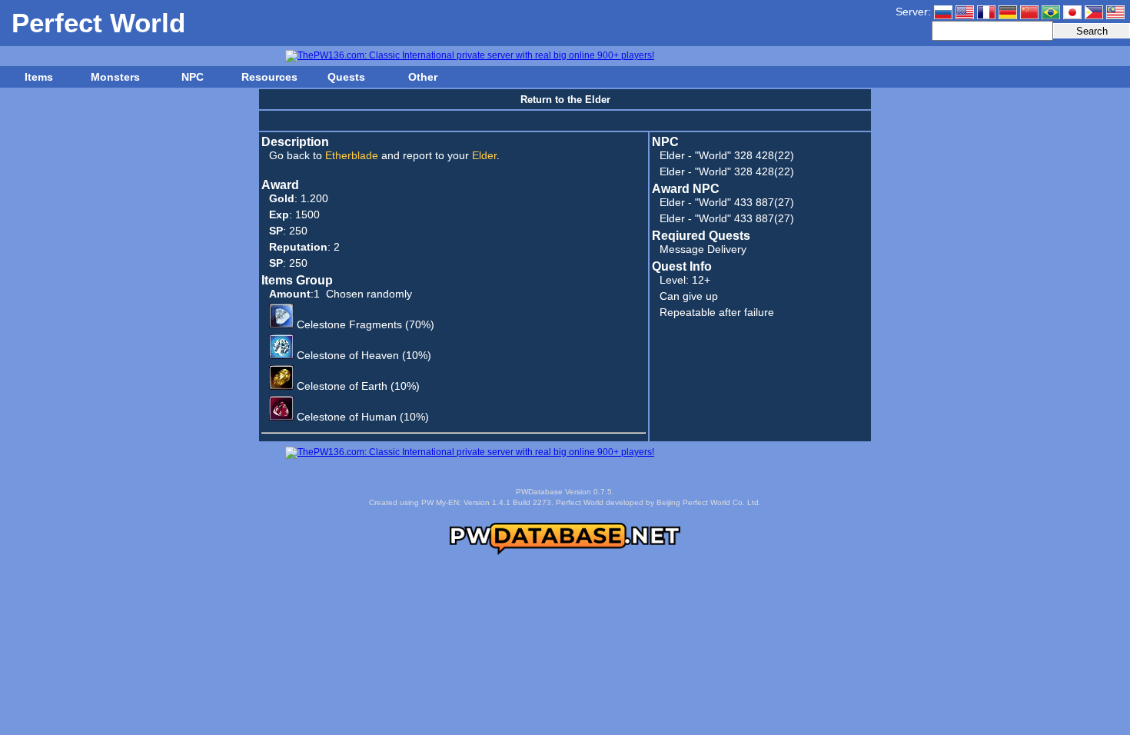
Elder (672, 155)
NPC (192, 77)
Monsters (115, 77)
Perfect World (98, 23)
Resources (269, 77)
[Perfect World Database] (565, 552)
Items (39, 77)
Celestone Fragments (349, 324)
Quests (346, 77)
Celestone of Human (347, 417)
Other (422, 77)
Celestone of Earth (342, 386)
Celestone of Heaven (348, 355)
